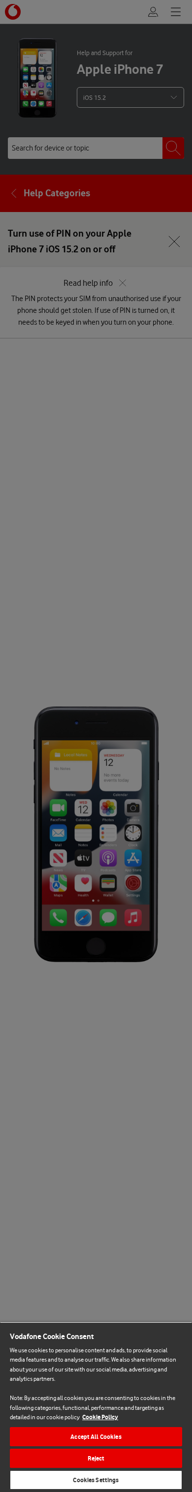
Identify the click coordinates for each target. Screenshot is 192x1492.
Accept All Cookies (95, 1436)
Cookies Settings (96, 1480)
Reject (96, 1458)
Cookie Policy (100, 1417)
